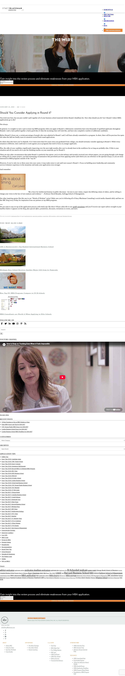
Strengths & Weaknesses (8, 554)
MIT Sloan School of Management (99, 575)
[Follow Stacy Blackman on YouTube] (13, 323)
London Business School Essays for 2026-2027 (14, 429)
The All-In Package (33, 645)
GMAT (58, 573)
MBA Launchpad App (79, 658)
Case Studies (9, 651)
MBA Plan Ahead (55, 656)
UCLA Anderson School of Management (68, 577)
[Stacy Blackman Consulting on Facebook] (1, 323)
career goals (92, 570)
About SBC (9, 645)
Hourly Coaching (33, 649)
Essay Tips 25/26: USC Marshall (10, 487)
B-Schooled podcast (77, 570)
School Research (6, 551)
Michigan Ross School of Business (84, 575)
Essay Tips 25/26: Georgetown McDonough (14, 466)
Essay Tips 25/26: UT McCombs (10, 490)
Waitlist (4, 559)
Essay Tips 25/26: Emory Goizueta (11, 464)
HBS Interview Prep (79, 647)
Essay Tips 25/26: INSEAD (9, 476)
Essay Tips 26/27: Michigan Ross (11, 506)
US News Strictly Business (83, 577)
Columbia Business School (7, 573)
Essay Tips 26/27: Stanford (9, 516)
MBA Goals (5, 537)
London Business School (5, 575)
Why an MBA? (6, 561)
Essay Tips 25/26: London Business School (13, 480)
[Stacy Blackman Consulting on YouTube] (5, 636)
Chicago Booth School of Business (107, 570)
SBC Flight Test (55, 648)
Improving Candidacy (7, 533)
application (10, 570)
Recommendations (7, 547)
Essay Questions (33, 573)
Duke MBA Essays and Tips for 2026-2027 (13, 424)
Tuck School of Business (52, 577)
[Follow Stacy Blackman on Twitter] (5, 323)
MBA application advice (42, 575)
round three (45, 216)
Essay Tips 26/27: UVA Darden (10, 525)
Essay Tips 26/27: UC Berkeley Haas (12, 518)
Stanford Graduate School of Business (22, 578)
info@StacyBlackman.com (8, 627)
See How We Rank (11, 649)
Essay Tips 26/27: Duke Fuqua (10, 502)
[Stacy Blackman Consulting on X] (5, 632)
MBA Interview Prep (79, 645)
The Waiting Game (7, 556)
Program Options (6, 542)
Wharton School (102, 578)
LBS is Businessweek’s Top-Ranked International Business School (27, 247)
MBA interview (62, 575)
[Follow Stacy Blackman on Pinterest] (21, 323)
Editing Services (55, 658)
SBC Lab (54, 652)
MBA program (71, 575)
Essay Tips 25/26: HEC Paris (9, 471)
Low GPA (4, 535)
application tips (28, 216)
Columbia (120, 570)
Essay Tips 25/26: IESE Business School (13, 473)
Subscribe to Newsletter (36, 618)
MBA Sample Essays (79, 666)
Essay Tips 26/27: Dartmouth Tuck (11, 499)
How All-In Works (33, 647)
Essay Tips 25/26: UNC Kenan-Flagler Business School (17, 485)
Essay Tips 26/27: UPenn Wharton (11, 523)
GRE (63, 573)
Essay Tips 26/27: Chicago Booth (11, 492)
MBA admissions (15, 575)
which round (59, 216)
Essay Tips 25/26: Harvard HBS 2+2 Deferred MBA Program (18, 468)
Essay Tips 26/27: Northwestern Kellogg (13, 511)
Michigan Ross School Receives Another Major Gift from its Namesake (29, 270)
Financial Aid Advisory (57, 660)
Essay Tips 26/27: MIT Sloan (9, 509)
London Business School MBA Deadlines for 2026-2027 (17, 431)
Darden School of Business (21, 573)
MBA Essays (54, 575)
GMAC (53, 573)
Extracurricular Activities (8, 530)
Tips (45, 577)
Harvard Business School (76, 572)
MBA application (28, 575)
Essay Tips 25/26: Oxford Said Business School (14, 483)
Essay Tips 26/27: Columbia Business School (14, 495)
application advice (19, 570)
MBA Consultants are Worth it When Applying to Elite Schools (26, 314)
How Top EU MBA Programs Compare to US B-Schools (22, 293)
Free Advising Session (113, 30)
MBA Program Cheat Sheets (81, 670)
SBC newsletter (52, 216)
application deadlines (33, 570)
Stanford (8, 577)
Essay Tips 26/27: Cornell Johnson (11, 497)
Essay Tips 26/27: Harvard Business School (13, 504)
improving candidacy (37, 216)
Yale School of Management (113, 577)
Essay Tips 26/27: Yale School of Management (14, 528)
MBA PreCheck (55, 654)
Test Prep (53, 645)
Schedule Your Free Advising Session (63, 85)
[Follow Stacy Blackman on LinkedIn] (9, 323)
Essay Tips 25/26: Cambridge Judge (11, 459)
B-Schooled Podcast (79, 660)
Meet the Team (10, 647)
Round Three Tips (6, 549)
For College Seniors (56, 650)
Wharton (93, 577)
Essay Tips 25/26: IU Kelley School (11, 478)
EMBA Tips (5, 457)
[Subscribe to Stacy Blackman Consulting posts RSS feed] (25, 323)
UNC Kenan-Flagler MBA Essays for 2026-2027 (15, 427)
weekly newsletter (79, 207)
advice (3, 570)
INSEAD (96, 573)
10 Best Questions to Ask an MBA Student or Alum (16, 422)
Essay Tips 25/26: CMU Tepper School (12, 461)
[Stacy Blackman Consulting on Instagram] (5, 638)
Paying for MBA (6, 540)
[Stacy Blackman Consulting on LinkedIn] (5, 634)
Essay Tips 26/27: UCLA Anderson (11, 521)
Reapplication (5, 544)
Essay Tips (49, 573)
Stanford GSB (39, 578)
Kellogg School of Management (110, 573)
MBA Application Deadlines (81, 668)
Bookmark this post (67, 216)
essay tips (43, 573)
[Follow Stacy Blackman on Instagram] (17, 323)
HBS (91, 573)
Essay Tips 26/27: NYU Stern (10, 514)
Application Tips (15, 216)
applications (46, 570)
